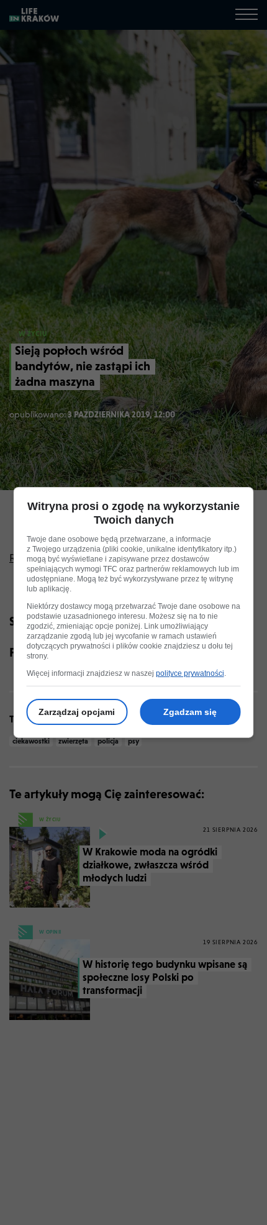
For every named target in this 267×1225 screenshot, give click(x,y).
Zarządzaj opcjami (76, 712)
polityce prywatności (190, 673)
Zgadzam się (190, 712)
